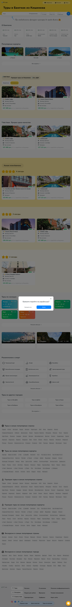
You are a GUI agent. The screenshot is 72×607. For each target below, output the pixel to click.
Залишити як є (28, 307)
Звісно (44, 307)
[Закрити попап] (51, 299)
